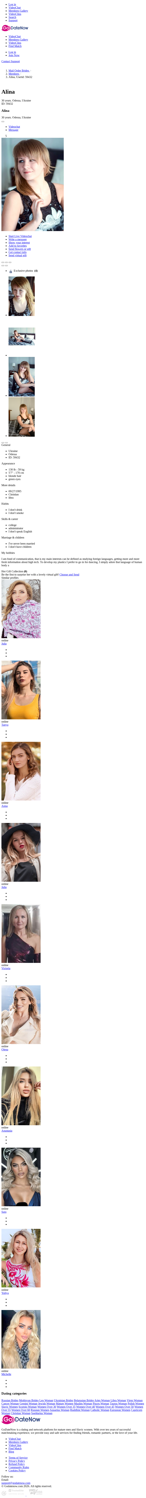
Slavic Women (9, 1406)
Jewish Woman (46, 1403)
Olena (4, 1049)
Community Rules (19, 1467)
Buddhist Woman (80, 1409)
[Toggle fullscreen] (6, 262)
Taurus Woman (118, 1403)
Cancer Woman (10, 1403)
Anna (4, 805)
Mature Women (64, 1403)
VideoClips (15, 1445)
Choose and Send (69, 574)
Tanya (4, 724)
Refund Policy (17, 1464)
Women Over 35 (66, 1406)
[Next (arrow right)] (6, 265)
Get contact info (18, 252)
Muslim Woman (83, 1403)
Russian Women (40, 1409)
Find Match (15, 1448)
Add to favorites (18, 245)
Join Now (14, 55)
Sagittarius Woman (41, 1413)
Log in (12, 4)
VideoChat (15, 1438)
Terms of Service (18, 1457)
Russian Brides (9, 1400)
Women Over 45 (105, 1406)
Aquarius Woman (59, 1409)
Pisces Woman (101, 1403)
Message (13, 129)
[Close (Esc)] (2, 262)
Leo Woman (46, 1400)
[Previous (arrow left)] (2, 265)
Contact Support (10, 61)
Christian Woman (20, 1413)
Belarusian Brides (84, 1400)
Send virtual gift (18, 255)
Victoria (5, 968)
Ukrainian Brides (63, 1400)
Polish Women (136, 1403)
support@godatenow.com (15, 1482)
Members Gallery (18, 1442)
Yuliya (5, 1293)
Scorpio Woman (28, 1406)
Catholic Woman (99, 1409)
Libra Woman (118, 1400)
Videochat (14, 126)
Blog (11, 1451)
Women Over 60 (20, 1409)
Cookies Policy (17, 1470)
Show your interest (19, 242)
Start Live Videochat (20, 236)
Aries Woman (102, 1400)
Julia (4, 643)
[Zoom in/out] (10, 262)
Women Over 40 (85, 1406)
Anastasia (6, 1130)
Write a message (18, 239)
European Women (120, 1409)
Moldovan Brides (29, 1400)
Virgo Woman (135, 1400)
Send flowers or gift (20, 248)
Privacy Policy (17, 1460)
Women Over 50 (124, 1406)
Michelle (6, 1374)
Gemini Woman (28, 1403)
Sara (3, 1211)
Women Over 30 (46, 1406)
